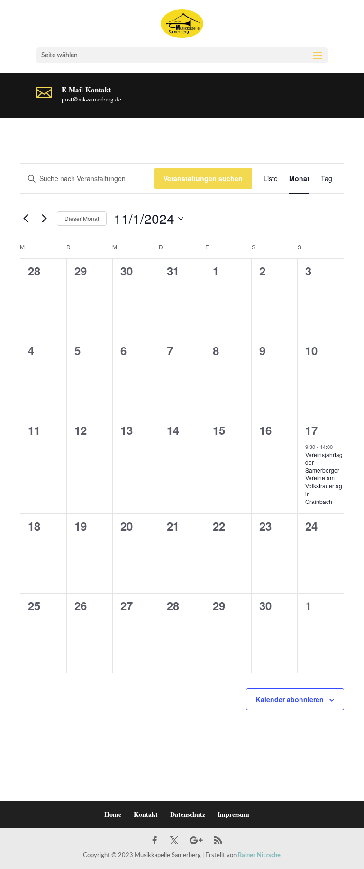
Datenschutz (187, 814)
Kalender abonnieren (290, 699)
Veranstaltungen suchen (203, 178)
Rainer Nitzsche (259, 855)
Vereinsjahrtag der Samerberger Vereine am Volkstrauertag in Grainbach (324, 477)
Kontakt (146, 814)
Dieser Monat (81, 218)
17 (311, 430)
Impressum (233, 814)
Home (112, 814)
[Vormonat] (25, 218)
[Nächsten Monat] (44, 218)
